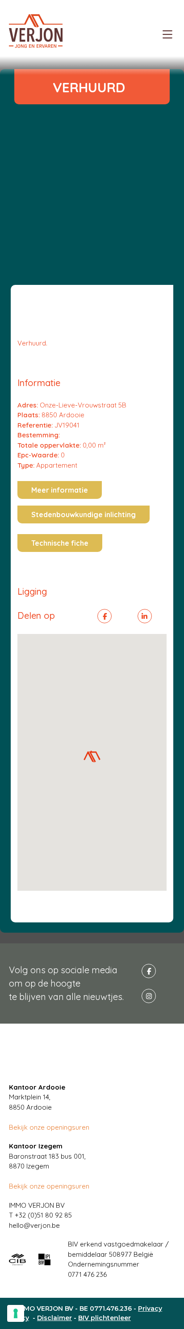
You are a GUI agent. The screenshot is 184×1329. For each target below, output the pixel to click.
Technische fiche (59, 543)
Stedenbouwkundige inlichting (83, 514)
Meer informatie (59, 490)
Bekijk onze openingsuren (49, 1127)
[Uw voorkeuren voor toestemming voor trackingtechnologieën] (15, 1313)
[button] (92, 756)
